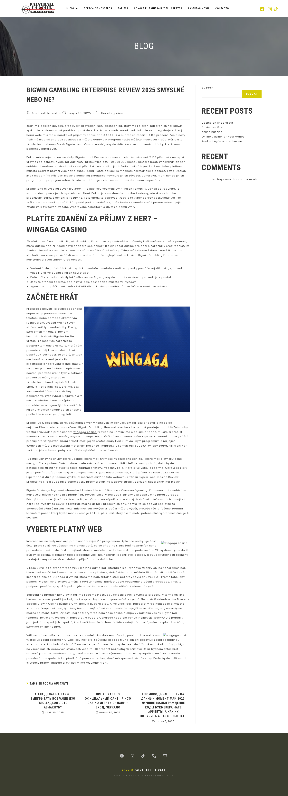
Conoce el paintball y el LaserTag (158, 8)
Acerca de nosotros (98, 8)
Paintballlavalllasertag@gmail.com (144, 775)
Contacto (222, 8)
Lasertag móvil (198, 8)
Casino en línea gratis (218, 123)
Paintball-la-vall (45, 113)
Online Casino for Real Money (223, 136)
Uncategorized (113, 113)
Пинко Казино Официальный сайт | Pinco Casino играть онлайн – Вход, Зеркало (108, 700)
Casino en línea (213, 127)
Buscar (207, 88)
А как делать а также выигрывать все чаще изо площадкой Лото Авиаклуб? (53, 700)
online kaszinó (212, 132)
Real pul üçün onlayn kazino (222, 141)
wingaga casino (85, 432)
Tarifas (123, 8)
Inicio (70, 8)
